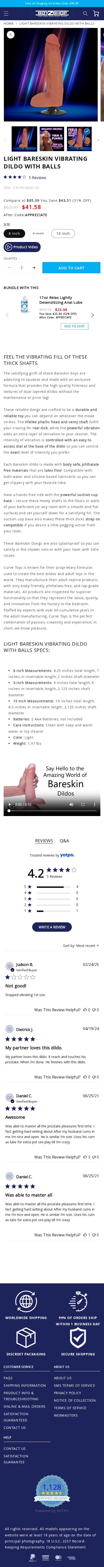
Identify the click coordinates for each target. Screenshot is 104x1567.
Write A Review (52, 927)
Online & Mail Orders (25, 1406)
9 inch (41, 234)
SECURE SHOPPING (78, 1354)
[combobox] (81, 945)
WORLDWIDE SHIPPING (26, 1317)
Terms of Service (70, 1408)
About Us (63, 1378)
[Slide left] (5, 140)
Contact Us (15, 1427)
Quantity (10, 258)
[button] (6, 13)
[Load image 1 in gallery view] (24, 139)
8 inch (14, 233)
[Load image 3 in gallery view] (79, 139)
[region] (51, 887)
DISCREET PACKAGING (26, 1354)
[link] (25, 177)
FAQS (8, 1378)
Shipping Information (25, 1385)
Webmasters (66, 1415)
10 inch (63, 233)
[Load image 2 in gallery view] (52, 139)
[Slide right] (98, 140)
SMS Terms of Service (74, 1385)
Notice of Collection (75, 1400)
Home (9, 23)
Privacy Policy (67, 1393)
